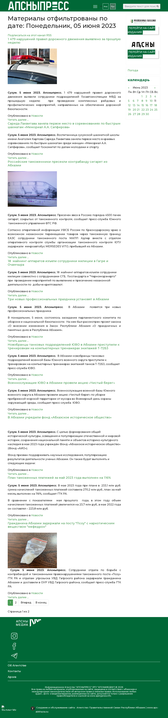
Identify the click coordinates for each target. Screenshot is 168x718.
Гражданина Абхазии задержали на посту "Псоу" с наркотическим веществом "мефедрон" (61, 525)
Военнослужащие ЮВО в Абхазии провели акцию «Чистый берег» (63, 383)
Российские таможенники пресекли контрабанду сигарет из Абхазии (57, 163)
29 (143, 114)
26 (129, 114)
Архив (12, 677)
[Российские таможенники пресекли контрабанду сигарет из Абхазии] (64, 189)
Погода (133, 70)
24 (151, 109)
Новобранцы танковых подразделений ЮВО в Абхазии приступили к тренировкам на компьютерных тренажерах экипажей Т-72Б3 (63, 346)
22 (143, 109)
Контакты (14, 671)
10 (151, 100)
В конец (41, 602)
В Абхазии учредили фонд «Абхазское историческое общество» (60, 417)
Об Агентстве (17, 665)
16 (147, 105)
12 (129, 105)
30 (147, 114)
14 (138, 105)
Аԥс (106, 6)
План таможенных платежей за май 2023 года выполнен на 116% (59, 478)
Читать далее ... (18, 119)
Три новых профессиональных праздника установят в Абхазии (59, 299)
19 (129, 109)
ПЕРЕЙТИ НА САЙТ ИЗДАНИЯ (141, 30)
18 (155, 105)
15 (142, 105)
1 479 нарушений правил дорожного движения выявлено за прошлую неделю (64, 41)
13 (134, 105)
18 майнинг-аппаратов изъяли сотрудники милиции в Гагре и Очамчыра (58, 262)
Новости (37, 115)
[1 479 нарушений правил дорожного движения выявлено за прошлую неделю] (64, 66)
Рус (113, 6)
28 (138, 114)
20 (134, 109)
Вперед (26, 602)
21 (138, 109)
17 (151, 105)
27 (134, 114)
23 (147, 109)
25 (155, 109)
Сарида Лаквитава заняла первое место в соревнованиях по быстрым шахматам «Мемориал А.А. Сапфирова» (64, 125)
